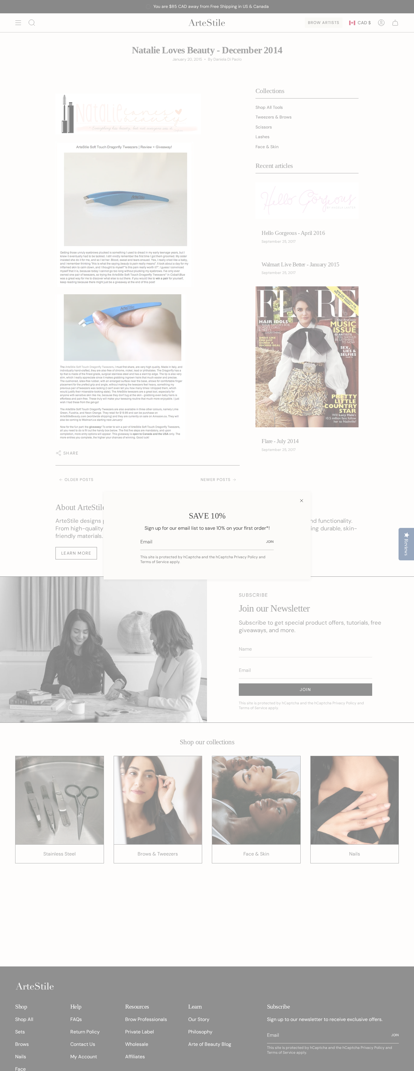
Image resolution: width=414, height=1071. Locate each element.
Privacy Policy (246, 557)
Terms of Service (154, 561)
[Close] (302, 501)
